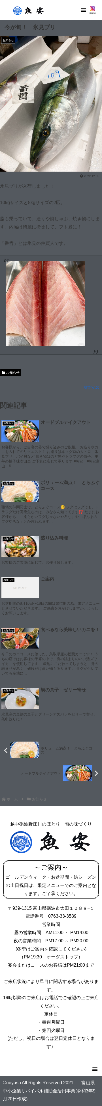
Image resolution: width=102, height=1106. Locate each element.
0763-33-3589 (62, 916)
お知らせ (12, 373)
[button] (83, 10)
